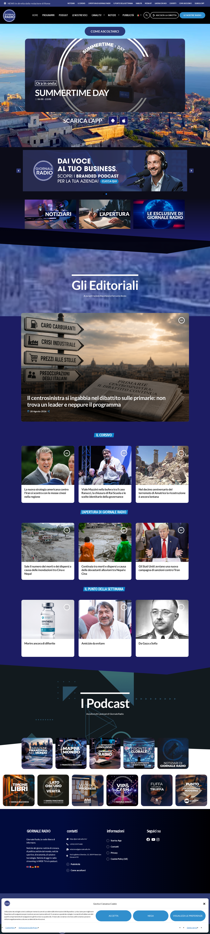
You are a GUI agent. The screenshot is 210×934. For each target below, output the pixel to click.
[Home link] (9, 15)
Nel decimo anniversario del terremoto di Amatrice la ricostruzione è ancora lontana (162, 493)
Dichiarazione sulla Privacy (28, 928)
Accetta (113, 916)
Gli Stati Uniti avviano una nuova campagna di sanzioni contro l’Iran (159, 568)
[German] (33, 866)
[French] (30, 866)
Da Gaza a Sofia (148, 643)
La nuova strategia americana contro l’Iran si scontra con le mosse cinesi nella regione (46, 493)
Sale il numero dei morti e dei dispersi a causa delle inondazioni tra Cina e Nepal (47, 570)
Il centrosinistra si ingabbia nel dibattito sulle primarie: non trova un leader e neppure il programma (96, 401)
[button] (204, 903)
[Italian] (138, 15)
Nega (151, 916)
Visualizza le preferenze (188, 916)
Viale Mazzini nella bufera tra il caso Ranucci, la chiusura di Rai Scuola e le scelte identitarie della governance (103, 493)
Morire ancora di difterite (39, 643)
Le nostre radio (192, 15)
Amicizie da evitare (93, 643)
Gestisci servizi (192, 928)
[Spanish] (38, 866)
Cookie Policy (10, 928)
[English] (27, 866)
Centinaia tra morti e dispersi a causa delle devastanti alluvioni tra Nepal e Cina (103, 570)
